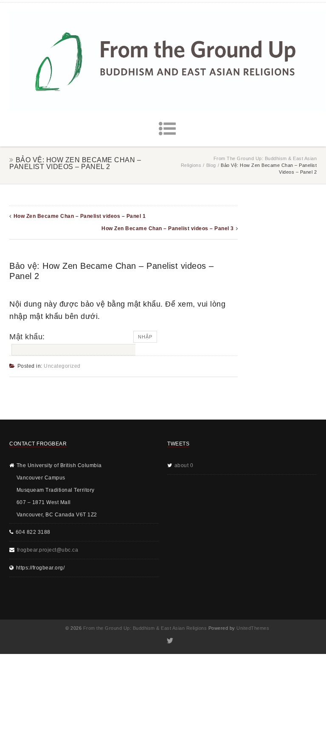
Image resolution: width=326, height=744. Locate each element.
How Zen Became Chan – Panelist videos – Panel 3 (167, 228)
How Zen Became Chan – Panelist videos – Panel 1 (80, 216)
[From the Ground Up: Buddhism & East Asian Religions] (167, 61)
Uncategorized (62, 366)
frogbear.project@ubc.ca (48, 550)
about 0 (184, 465)
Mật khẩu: (27, 337)
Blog (211, 165)
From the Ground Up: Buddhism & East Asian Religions (145, 628)
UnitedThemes (252, 628)
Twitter (169, 640)
